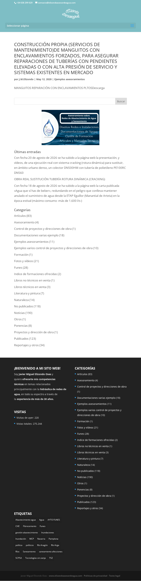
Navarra (41, 538)
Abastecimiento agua (25, 519)
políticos (30, 545)
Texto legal (114, 575)
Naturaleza (21, 300)
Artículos (20, 216)
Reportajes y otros (26, 345)
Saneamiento (29, 551)
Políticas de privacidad (95, 575)
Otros (18, 319)
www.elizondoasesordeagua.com (65, 575)
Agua (41, 519)
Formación (21, 255)
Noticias (19, 313)
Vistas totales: (25, 423)
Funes (18, 268)
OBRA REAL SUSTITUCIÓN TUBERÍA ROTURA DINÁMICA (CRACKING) (59, 179)
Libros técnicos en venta (30, 287)
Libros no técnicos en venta (32, 280)
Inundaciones (47, 532)
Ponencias (21, 326)
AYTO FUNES (54, 519)
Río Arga (55, 545)
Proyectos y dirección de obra (34, 332)
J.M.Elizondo (26, 79)
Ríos (17, 551)
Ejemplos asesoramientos (69, 79)
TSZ (51, 557)
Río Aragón (42, 545)
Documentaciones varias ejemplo (36, 235)
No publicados (23, 306)
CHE (17, 526)
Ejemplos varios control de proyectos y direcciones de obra (53, 248)
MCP (31, 538)
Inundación (20, 538)
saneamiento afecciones (50, 551)
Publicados (21, 339)
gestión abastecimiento (26, 532)
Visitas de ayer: (26, 417)
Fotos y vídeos (23, 261)
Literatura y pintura (27, 293)
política (18, 545)
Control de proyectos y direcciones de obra (43, 229)
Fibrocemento (29, 526)
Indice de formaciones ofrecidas (35, 274)
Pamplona (53, 538)
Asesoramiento (24, 222)
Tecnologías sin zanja (35, 557)
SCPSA (18, 557)
